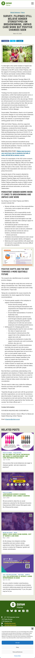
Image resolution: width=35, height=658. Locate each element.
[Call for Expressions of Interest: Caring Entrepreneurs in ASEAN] (17, 563)
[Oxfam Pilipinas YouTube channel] (19, 611)
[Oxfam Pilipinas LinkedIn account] (27, 611)
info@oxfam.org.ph (10, 623)
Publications (17, 453)
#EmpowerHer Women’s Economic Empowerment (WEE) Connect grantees (16, 495)
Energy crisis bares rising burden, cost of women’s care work (17, 535)
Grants (27, 574)
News (23, 12)
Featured (21, 574)
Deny (17, 647)
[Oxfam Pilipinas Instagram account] (15, 611)
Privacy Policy (17, 655)
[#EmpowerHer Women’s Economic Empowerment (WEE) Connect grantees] (17, 481)
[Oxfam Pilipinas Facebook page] (7, 611)
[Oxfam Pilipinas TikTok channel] (23, 611)
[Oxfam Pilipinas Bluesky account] (11, 611)
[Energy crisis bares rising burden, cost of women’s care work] (17, 521)
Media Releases (15, 12)
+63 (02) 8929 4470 (10, 625)
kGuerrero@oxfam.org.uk (12, 419)
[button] (32, 628)
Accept (18, 642)
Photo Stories (7, 453)
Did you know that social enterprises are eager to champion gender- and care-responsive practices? (16, 456)
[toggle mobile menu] (32, 4)
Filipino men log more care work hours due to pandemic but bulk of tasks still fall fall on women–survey (15, 153)
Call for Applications (10, 574)
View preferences (17, 652)
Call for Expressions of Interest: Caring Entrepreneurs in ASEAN (17, 577)
